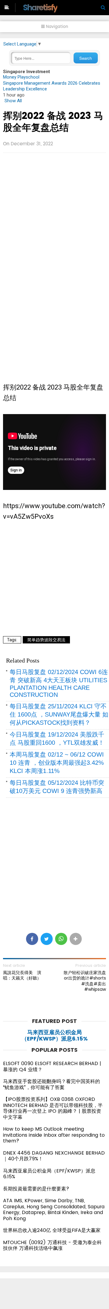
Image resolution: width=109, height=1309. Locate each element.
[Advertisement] (54, 213)
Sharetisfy (40, 7)
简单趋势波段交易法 (46, 639)
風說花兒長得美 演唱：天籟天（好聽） (22, 975)
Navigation (56, 26)
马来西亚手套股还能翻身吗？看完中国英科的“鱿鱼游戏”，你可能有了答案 (51, 1084)
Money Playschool (21, 77)
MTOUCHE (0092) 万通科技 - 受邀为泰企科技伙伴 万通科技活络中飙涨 (52, 1245)
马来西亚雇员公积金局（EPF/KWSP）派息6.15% (54, 1035)
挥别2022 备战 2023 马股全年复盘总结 (53, 121)
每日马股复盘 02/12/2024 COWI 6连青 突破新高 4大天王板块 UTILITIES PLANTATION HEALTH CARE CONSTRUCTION (59, 683)
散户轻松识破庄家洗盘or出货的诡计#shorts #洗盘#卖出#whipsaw (85, 981)
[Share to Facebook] (32, 939)
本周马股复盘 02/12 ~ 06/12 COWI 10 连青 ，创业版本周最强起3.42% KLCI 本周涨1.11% (57, 762)
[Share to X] (47, 939)
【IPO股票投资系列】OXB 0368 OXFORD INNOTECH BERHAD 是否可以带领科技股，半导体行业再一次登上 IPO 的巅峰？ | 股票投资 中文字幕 (53, 1108)
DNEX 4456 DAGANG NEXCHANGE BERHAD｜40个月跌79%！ (54, 1155)
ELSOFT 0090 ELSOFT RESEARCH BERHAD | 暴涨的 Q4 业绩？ (52, 1066)
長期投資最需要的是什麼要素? (36, 1188)
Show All (13, 100)
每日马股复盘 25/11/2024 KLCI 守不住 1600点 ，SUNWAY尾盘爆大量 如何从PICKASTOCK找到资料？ (59, 714)
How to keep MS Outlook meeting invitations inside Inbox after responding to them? (54, 1134)
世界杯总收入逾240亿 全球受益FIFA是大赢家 (52, 1230)
